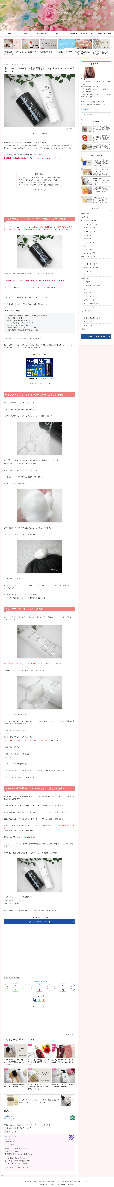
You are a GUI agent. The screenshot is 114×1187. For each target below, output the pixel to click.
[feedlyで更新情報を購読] (39, 1000)
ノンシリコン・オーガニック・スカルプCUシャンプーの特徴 (40, 177)
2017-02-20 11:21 (9, 1118)
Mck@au (7, 1116)
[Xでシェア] (15, 985)
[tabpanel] (13, 47)
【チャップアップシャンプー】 (39, 383)
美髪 (7, 977)
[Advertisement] (39, 203)
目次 (36, 174)
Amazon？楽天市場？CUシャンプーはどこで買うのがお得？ (39, 185)
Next (111, 47)
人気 (12, 977)
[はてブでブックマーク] (63, 985)
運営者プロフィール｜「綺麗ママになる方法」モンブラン (41, 1181)
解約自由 (17, 977)
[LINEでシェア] (15, 989)
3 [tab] (60, 58)
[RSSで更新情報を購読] (43, 1000)
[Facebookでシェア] (39, 985)
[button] (63, 989)
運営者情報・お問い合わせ (81, 1181)
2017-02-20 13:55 (10, 1139)
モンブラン (9, 1136)
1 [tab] (54, 58)
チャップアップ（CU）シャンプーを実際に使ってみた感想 (39, 180)
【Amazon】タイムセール (96, 337)
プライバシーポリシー (65, 1181)
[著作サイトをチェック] (35, 1000)
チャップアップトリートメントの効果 (32, 182)
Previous (2, 47)
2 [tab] (57, 58)
